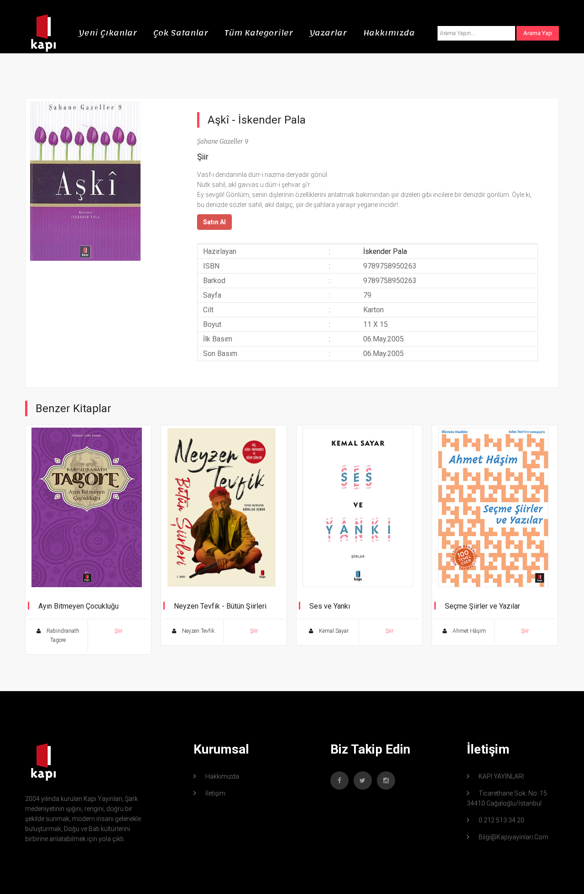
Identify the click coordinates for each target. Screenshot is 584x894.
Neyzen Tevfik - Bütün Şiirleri (220, 606)
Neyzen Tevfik (197, 631)
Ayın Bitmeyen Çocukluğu (78, 606)
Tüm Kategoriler (258, 33)
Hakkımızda (389, 33)
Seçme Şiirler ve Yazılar (482, 606)
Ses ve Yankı (329, 606)
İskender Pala (272, 120)
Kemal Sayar (333, 631)
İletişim (215, 793)
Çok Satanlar (180, 33)
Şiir (203, 156)
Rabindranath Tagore (62, 635)
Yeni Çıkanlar (107, 33)
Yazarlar (328, 33)
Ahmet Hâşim (468, 631)
